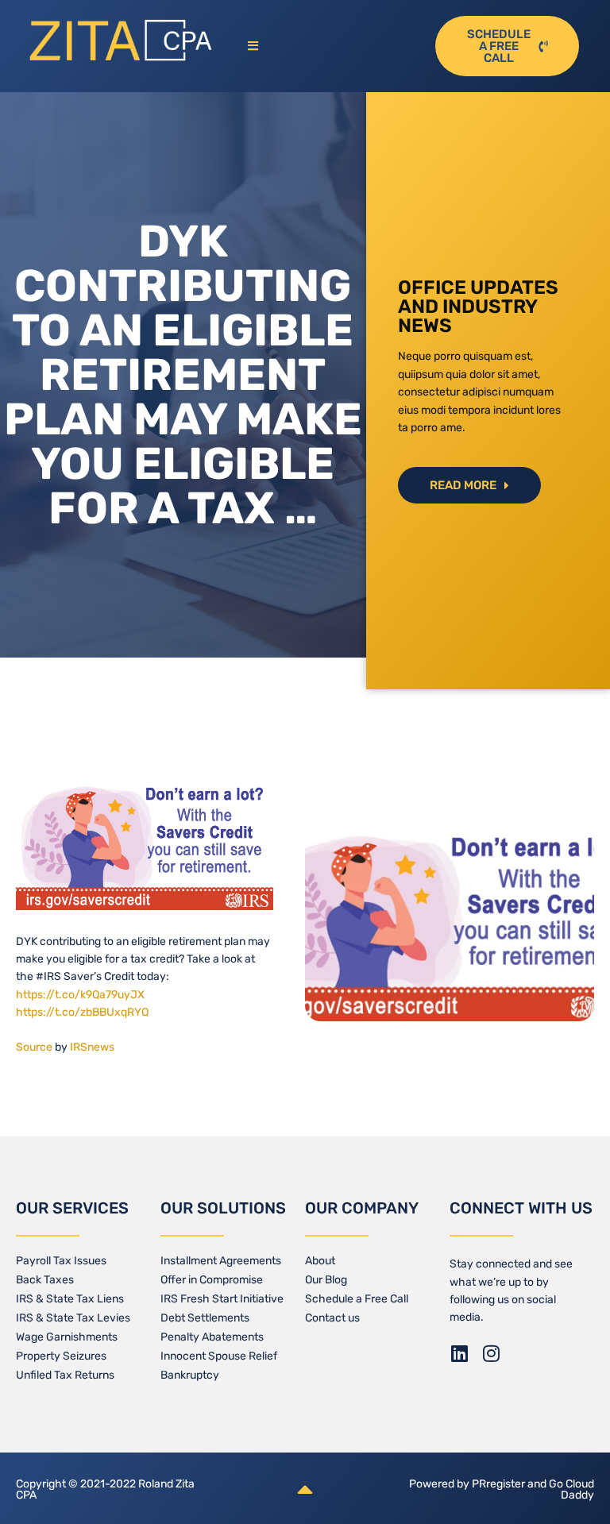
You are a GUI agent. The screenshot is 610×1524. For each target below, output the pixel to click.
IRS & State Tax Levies (73, 1318)
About (320, 1260)
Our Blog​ (326, 1280)
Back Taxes (45, 1280)
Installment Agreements (220, 1260)
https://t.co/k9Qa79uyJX (80, 994)
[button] (331, 46)
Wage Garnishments (67, 1337)
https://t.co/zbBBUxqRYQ (82, 1012)
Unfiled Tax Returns (65, 1375)
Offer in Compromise (211, 1280)
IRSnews (92, 1047)
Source (34, 1047)
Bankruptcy (189, 1375)
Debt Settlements (204, 1318)
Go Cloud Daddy (571, 1489)
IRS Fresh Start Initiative (222, 1299)
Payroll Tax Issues (61, 1260)
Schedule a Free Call (356, 1299)
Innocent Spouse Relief (218, 1356)
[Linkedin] (459, 1353)
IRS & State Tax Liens (70, 1299)
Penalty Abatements (212, 1337)
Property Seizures (61, 1356)
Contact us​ (332, 1318)
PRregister (499, 1484)
